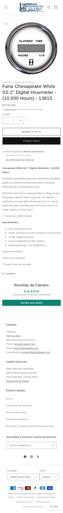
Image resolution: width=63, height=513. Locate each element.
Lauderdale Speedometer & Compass (28, 493)
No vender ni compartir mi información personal (30, 426)
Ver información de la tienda (20, 159)
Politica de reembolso (17, 419)
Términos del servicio (24, 502)
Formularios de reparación (19, 405)
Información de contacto (33, 507)
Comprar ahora (31, 140)
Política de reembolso (25, 497)
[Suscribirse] (53, 445)
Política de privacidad (46, 497)
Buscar (9, 398)
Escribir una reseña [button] (31, 302)
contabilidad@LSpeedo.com (35, 352)
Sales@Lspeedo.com (24, 344)
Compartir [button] (10, 273)
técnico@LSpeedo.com (26, 348)
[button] (6, 7)
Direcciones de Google (17, 380)
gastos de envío (11, 109)
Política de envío (43, 502)
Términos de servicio (16, 412)
